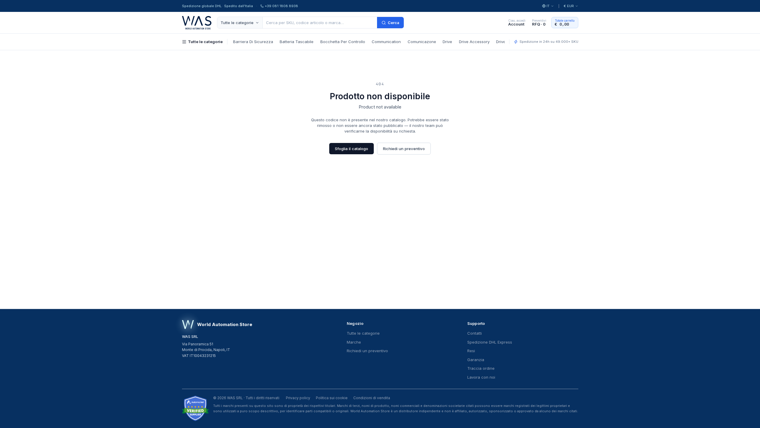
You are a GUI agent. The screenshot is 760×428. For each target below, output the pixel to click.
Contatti (474, 333)
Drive (447, 41)
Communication (386, 41)
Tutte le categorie (237, 22)
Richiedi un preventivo (404, 148)
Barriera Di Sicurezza (253, 41)
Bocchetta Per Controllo (342, 41)
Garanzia (475, 359)
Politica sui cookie (332, 398)
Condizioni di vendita (371, 398)
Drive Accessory (474, 41)
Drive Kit (503, 41)
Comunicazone (422, 41)
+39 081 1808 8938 (281, 6)
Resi (471, 350)
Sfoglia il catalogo (351, 148)
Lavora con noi (481, 377)
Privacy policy (298, 398)
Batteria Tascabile (297, 41)
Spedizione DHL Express (489, 342)
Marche (354, 342)
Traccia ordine (481, 368)
